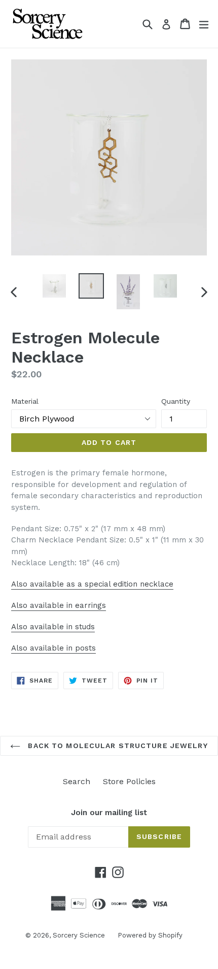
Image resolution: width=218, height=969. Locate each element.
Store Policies (129, 781)
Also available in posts (53, 648)
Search (76, 781)
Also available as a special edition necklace (92, 584)
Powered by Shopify (150, 935)
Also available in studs (53, 626)
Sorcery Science (79, 935)
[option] (53, 286)
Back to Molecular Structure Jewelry (116, 745)
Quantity (175, 401)
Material (25, 401)
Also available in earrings (58, 605)
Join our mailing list (109, 812)
